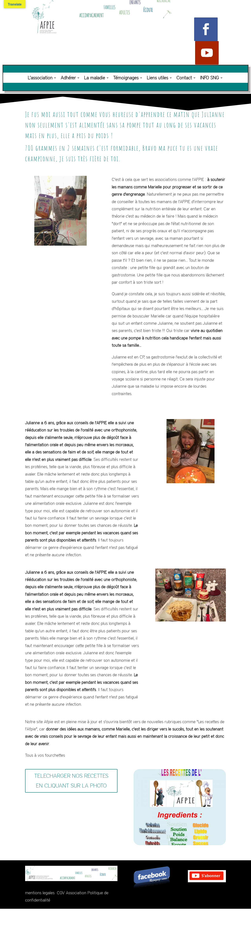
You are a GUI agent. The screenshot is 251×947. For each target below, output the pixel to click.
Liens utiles (157, 77)
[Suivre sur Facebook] (206, 29)
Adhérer (68, 77)
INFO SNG (209, 77)
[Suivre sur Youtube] (207, 53)
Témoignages (126, 77)
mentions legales (40, 892)
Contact (184, 77)
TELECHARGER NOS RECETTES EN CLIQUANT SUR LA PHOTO (71, 780)
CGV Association (71, 892)
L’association (40, 77)
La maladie (94, 77)
